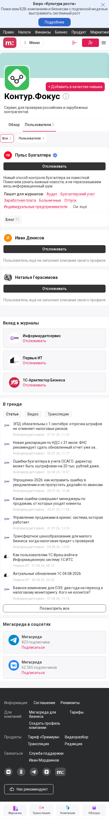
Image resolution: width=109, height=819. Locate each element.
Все (6, 138)
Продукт (79, 32)
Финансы (43, 32)
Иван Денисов (29, 237)
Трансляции (58, 414)
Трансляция (38, 744)
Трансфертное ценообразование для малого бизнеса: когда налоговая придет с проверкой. (54, 538)
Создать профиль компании (44, 725)
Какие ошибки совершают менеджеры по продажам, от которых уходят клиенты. (49, 501)
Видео (33, 414)
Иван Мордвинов (44, 760)
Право (8, 32)
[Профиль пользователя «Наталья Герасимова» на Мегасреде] (7, 277)
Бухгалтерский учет (78, 194)
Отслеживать (54, 166)
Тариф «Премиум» (44, 737)
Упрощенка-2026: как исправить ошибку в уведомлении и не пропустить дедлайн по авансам (58, 482)
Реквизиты (70, 703)
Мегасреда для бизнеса (42, 714)
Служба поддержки (46, 753)
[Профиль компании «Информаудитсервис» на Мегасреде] (14, 338)
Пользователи (39, 125)
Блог (12, 219)
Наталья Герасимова (36, 277)
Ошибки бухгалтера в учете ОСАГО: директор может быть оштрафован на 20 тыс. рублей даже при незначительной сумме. (56, 463)
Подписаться (33, 647)
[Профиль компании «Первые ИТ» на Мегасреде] (14, 360)
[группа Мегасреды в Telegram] (34, 775)
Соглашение (44, 703)
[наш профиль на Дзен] (46, 775)
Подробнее (54, 22)
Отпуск (70, 200)
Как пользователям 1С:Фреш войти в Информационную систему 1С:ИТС (45, 557)
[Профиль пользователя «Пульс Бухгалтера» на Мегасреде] (7, 155)
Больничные (50, 200)
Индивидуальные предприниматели (35, 207)
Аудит (52, 194)
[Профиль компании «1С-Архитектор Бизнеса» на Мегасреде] (14, 382)
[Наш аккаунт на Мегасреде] (60, 775)
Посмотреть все (54, 608)
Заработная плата (20, 200)
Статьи (12, 414)
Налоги (24, 32)
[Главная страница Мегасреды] (10, 42)
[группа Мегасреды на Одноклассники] (21, 775)
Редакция (73, 744)
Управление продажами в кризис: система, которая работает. (58, 519)
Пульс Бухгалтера (33, 155)
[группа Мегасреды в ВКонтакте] (8, 775)
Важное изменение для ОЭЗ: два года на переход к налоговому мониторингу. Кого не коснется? (58, 590)
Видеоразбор (76, 737)
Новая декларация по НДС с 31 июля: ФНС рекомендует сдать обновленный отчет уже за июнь (54, 445)
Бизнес (61, 32)
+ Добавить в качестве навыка (75, 87)
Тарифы (77, 712)
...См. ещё (79, 207)
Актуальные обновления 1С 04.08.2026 (47, 573)
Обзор (14, 125)
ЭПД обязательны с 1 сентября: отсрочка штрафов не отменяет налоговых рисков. (57, 426)
